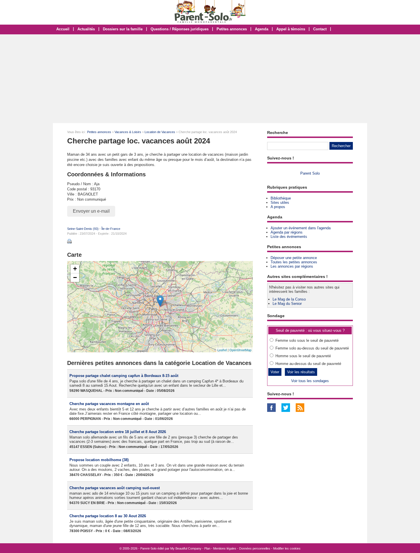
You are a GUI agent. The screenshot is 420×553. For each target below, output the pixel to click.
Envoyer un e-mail (91, 211)
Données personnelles (254, 548)
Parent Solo (310, 173)
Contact (320, 29)
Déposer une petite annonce (294, 258)
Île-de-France (110, 228)
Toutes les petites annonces (294, 262)
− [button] (75, 277)
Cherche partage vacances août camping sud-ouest (114, 488)
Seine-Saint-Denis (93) (83, 228)
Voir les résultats (301, 372)
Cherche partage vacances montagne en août (109, 404)
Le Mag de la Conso (289, 299)
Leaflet (222, 349)
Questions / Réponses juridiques (180, 29)
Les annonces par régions (292, 266)
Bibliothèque (281, 198)
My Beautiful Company (185, 548)
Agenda (261, 29)
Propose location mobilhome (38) (99, 460)
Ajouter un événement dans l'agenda (301, 228)
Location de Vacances (160, 132)
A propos (278, 207)
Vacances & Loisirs (128, 132)
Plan (207, 548)
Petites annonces (232, 29)
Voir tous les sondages (310, 381)
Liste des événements (289, 236)
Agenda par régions (287, 232)
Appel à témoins (290, 29)
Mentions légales (224, 548)
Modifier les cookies (287, 548)
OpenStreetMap (240, 349)
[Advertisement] (210, 79)
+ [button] (75, 268)
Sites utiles (280, 202)
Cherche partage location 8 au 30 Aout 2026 (107, 516)
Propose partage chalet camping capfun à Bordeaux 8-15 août (123, 376)
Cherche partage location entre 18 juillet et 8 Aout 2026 (117, 432)
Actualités (86, 29)
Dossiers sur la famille (123, 29)
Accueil (62, 29)
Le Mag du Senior (287, 303)
